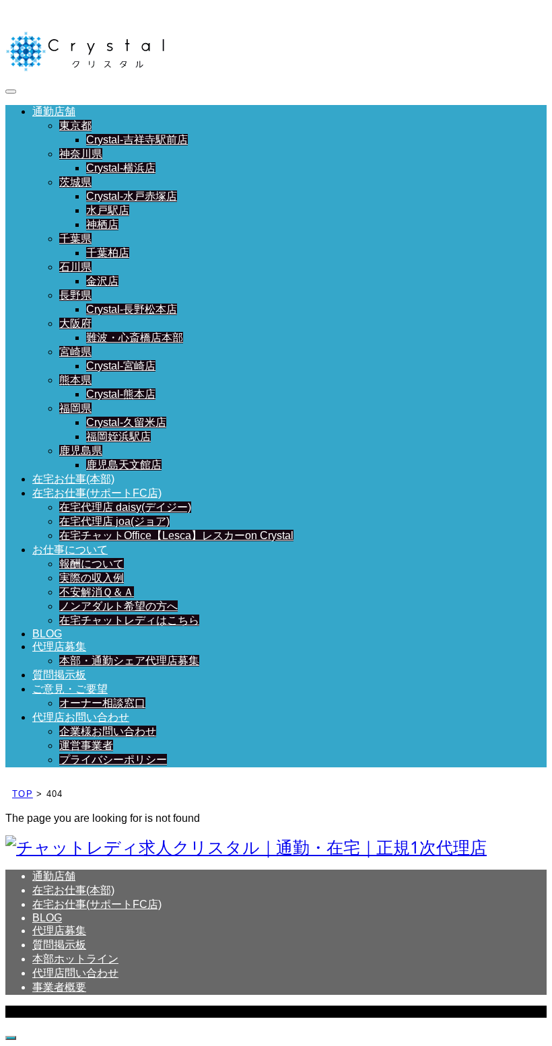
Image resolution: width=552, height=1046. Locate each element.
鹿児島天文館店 (124, 464)
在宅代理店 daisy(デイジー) (125, 507)
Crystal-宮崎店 (121, 366)
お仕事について (70, 549)
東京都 (75, 125)
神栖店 (102, 224)
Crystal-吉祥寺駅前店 (137, 139)
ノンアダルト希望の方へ (118, 606)
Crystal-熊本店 (121, 394)
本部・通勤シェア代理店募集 (129, 660)
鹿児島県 (80, 450)
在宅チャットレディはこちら (129, 620)
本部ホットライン (75, 959)
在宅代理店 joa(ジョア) (114, 521)
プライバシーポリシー (113, 759)
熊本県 (75, 380)
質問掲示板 (59, 675)
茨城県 (75, 182)
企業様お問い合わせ (107, 731)
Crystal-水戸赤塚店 (131, 196)
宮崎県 (75, 351)
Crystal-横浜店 (121, 168)
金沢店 (102, 281)
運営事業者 (86, 745)
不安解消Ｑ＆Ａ (96, 592)
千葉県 (75, 238)
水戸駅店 (107, 210)
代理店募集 (59, 646)
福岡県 (75, 408)
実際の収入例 (91, 578)
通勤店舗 (53, 111)
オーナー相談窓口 (102, 703)
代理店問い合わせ (75, 973)
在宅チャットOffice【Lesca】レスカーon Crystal (176, 535)
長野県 (75, 295)
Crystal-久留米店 (126, 422)
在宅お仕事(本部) (73, 479)
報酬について (91, 563)
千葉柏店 (107, 252)
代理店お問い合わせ (80, 717)
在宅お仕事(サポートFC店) (97, 493)
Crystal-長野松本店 (131, 309)
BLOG (47, 633)
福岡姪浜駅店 (118, 436)
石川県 (75, 267)
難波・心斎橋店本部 (134, 337)
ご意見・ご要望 (70, 689)
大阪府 (75, 323)
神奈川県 (80, 154)
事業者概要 (59, 987)
